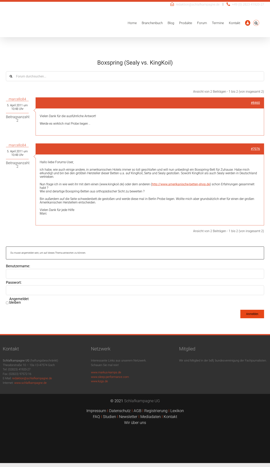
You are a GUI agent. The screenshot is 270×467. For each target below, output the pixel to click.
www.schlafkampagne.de (30, 383)
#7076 (255, 149)
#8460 (255, 103)
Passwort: (14, 282)
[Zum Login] (247, 23)
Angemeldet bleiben (19, 300)
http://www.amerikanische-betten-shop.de (181, 184)
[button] (256, 23)
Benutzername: (18, 266)
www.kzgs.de (99, 381)
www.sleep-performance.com (110, 377)
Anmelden (252, 313)
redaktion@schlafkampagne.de (197, 4)
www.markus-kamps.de (106, 372)
